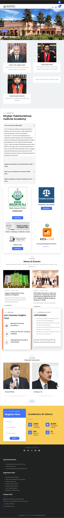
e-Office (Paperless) (10, 466)
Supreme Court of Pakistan (12, 477)
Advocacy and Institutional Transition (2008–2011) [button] (17, 172)
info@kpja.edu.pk (9, 506)
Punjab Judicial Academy (12, 486)
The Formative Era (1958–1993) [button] (13, 125)
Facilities (4, 31)
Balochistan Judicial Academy (13, 490)
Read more (17, 217)
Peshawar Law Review (46, 204)
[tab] (19, 125)
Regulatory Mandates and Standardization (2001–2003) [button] (18, 165)
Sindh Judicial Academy (11, 488)
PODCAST (18, 211)
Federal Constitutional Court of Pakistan (15, 479)
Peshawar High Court (11, 481)
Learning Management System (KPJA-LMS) (16, 468)
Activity (7, 290)
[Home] (9, 6)
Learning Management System (46, 244)
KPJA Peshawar (28, 515)
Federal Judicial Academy (12, 483)
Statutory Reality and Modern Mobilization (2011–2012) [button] (18, 180)
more (32, 401)
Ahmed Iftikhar (10, 392)
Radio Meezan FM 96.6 (17, 208)
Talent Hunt (17, 245)
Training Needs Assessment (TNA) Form (16, 464)
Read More (9, 305)
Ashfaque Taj (38, 392)
